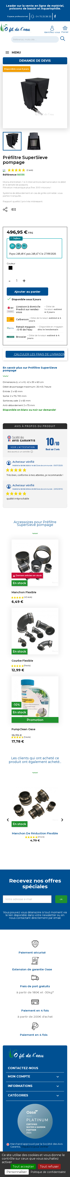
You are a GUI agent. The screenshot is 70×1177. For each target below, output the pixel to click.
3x (18, 245)
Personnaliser (17, 1172)
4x (24, 245)
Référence (10, 174)
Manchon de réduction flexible (35, 833)
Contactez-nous (23, 1068)
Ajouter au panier (27, 291)
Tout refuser (49, 1166)
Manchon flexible (24, 592)
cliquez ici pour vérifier (35, 1146)
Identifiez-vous (52, 32)
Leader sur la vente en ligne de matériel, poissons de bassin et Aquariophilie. (35, 7)
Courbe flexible (22, 660)
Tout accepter (23, 1166)
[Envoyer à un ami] (13, 210)
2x (12, 245)
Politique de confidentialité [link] (48, 1172)
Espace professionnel (17, 16)
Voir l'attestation (23, 447)
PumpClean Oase (23, 729)
